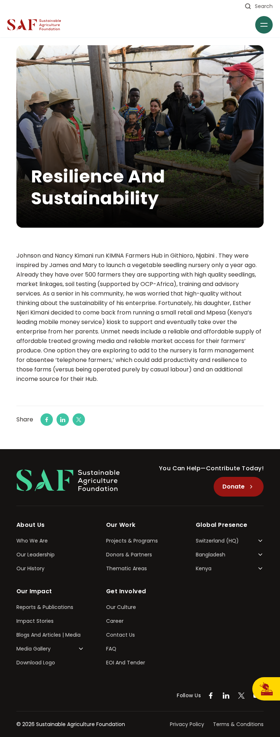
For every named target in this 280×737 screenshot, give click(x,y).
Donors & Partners (129, 554)
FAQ (111, 648)
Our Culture (121, 607)
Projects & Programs (132, 540)
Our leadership (35, 554)
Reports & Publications (44, 607)
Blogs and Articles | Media (48, 634)
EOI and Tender (125, 662)
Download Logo (35, 662)
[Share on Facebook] (46, 419)
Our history (30, 568)
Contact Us (120, 634)
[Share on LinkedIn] (63, 419)
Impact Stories (35, 621)
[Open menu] (264, 25)
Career (115, 621)
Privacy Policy (187, 724)
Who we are (32, 540)
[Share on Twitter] (79, 419)
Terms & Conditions (238, 724)
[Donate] (266, 689)
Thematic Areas (126, 568)
